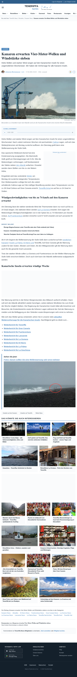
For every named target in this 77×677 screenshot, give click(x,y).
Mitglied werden (59, 631)
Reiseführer (14, 13)
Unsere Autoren (37, 652)
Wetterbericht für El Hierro (15, 343)
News (4, 13)
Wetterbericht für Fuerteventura (17, 332)
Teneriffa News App (13, 647)
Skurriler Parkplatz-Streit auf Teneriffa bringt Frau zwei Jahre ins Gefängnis (28, 234)
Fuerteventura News (37, 613)
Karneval (42, 13)
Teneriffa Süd (68, 615)
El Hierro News (24, 613)
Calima (55, 142)
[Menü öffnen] (3, 7)
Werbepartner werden (65, 655)
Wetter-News (39, 413)
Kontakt (61, 652)
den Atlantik (21, 165)
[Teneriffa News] (38, 7)
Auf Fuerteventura (15, 216)
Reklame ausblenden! (59, 152)
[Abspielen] (4, 132)
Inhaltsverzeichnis (38, 649)
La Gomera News (65, 613)
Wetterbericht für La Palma (15, 347)
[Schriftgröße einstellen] (2, 2)
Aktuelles (21, 18)
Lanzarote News (20, 615)
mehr (22, 72)
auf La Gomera (44, 210)
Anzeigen (67, 13)
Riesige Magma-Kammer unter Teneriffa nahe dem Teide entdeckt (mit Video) (29, 227)
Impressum (32, 665)
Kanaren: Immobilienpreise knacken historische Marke (21, 231)
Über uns (35, 655)
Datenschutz (42, 665)
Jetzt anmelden (46, 631)
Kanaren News (29, 18)
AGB (25, 665)
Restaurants (58, 13)
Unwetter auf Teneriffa (26, 413)
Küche (33, 13)
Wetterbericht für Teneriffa (15, 325)
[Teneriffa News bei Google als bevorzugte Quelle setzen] (70, 71)
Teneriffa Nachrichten (45, 615)
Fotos (49, 13)
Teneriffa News (13, 18)
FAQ (60, 649)
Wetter (24, 13)
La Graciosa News (7, 615)
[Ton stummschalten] (73, 132)
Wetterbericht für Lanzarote (15, 336)
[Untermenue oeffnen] (7, 13)
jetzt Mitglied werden (70, 1)
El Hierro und (28, 243)
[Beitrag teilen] (73, 71)
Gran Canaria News (52, 613)
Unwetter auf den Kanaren (10, 413)
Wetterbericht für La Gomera (16, 339)
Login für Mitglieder (57, 1)
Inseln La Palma (16, 243)
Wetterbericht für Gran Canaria (17, 328)
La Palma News (32, 615)
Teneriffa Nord (58, 615)
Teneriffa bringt (45, 188)
